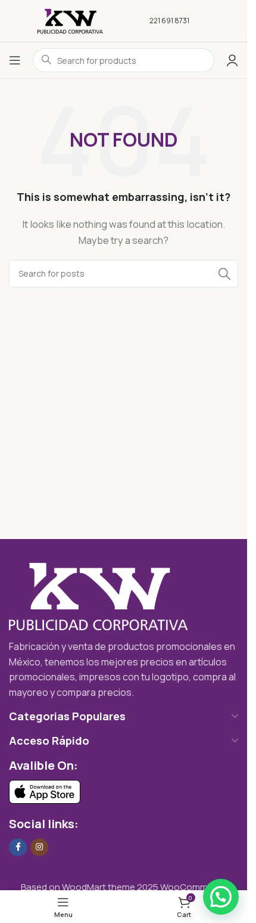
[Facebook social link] (18, 847)
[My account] (232, 60)
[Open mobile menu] (15, 60)
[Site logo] (70, 20)
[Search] (224, 273)
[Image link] (98, 596)
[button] (221, 897)
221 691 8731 (169, 21)
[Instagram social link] (39, 847)
